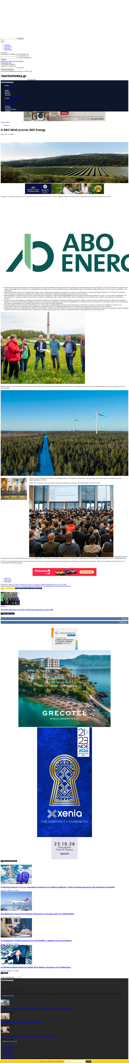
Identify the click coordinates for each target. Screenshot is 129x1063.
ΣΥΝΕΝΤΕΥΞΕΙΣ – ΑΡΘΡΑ (16, 96)
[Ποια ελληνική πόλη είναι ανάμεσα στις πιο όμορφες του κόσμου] (5, 1032)
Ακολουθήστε (123, 622)
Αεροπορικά (7, 110)
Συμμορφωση (8, 49)
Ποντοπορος (11, 104)
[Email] (30, 137)
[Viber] (36, 137)
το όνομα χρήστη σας (23, 56)
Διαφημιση (7, 48)
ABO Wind (7, 581)
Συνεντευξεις (8, 95)
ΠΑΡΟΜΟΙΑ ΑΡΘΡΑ (8, 588)
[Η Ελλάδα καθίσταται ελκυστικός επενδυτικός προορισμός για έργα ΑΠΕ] (10, 604)
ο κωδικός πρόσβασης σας (24, 57)
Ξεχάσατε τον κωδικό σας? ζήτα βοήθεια (12, 61)
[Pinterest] (17, 137)
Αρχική (3, 122)
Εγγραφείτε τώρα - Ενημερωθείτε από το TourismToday (51, 1061)
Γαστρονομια (8, 107)
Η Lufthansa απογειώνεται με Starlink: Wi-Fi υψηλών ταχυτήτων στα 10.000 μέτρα (36, 967)
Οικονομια (11, 87)
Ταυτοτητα (7, 45)
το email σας (20, 67)
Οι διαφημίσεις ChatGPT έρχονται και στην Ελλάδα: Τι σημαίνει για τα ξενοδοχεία (36, 940)
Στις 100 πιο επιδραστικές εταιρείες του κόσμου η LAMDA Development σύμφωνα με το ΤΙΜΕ (39, 584)
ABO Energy (8, 580)
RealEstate (7, 91)
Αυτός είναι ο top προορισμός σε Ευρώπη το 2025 (22, 1022)
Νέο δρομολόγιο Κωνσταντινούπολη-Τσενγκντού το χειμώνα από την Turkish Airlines (37, 914)
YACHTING (11, 101)
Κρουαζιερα (11, 99)
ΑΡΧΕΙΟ (3, 977)
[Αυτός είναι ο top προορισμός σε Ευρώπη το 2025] (5, 1018)
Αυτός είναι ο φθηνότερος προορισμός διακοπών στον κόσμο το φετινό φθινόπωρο (37, 1009)
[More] (43, 137)
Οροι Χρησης (8, 46)
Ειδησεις (7, 85)
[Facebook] (4, 137)
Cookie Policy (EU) (6, 63)
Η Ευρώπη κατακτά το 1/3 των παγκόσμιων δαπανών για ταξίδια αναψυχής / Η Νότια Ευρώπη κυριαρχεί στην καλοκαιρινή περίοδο (58, 887)
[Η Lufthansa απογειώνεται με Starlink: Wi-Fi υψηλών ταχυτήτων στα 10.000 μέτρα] (16, 964)
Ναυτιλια (7, 98)
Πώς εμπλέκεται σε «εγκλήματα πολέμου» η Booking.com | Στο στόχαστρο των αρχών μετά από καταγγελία (40, 586)
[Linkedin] (23, 137)
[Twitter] (10, 137)
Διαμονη (7, 90)
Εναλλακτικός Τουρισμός (10, 109)
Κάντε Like (124, 618)
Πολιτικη (10, 88)
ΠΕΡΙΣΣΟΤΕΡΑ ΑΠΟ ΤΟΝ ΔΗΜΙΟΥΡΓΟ (28, 588)
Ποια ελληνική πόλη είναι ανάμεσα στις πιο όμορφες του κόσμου (29, 1036)
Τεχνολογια (7, 106)
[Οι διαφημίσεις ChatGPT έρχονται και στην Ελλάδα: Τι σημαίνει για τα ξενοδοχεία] (16, 937)
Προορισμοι (7, 93)
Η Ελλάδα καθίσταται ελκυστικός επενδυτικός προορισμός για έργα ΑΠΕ (27, 610)
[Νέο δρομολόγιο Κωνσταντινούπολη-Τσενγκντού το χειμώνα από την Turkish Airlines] (16, 910)
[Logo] (7, 84)
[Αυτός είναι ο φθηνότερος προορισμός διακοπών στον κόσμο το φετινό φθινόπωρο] (5, 1005)
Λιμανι (10, 102)
